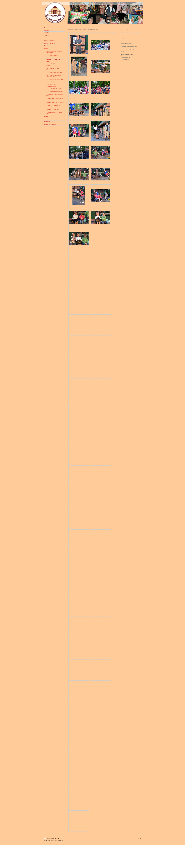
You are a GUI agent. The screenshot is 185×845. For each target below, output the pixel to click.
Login (139, 838)
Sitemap (57, 838)
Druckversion (50, 838)
